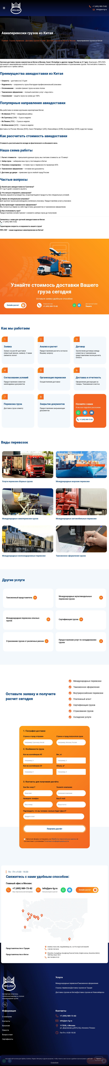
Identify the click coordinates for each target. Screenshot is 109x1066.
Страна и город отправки (33, 736)
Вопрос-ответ (7, 1035)
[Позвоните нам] (39, 305)
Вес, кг (59, 754)
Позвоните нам (48, 304)
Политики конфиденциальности (56, 841)
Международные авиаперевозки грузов (20, 518)
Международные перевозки (67, 983)
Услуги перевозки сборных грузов (17, 481)
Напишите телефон (31, 798)
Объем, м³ (60, 766)
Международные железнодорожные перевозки (23, 556)
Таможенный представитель (19, 597)
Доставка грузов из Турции (81, 988)
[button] (5, 8)
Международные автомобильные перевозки (76, 518)
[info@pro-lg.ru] (38, 889)
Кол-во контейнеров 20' (32, 766)
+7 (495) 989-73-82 (22, 888)
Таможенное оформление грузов (71, 556)
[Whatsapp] (74, 305)
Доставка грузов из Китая (66, 992)
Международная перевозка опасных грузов (22, 619)
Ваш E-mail (60, 798)
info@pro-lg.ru (8, 224)
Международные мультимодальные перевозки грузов (75, 597)
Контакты (6, 1021)
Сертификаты (7, 1039)
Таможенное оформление (88, 983)
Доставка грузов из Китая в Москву (61, 41)
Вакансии (6, 1026)
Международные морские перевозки (73, 481)
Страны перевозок (16, 41)
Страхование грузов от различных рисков (25, 641)
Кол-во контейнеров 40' (32, 754)
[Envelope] (91, 412)
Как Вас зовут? (29, 787)
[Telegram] (79, 305)
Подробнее (54, 1062)
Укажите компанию (64, 787)
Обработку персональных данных (64, 839)
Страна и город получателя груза (69, 736)
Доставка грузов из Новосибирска (90, 992)
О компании (7, 1017)
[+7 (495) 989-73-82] (8, 889)
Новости (5, 1030)
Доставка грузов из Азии (35, 41)
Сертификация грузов (68, 619)
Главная (5, 41)
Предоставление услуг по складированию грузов (77, 641)
